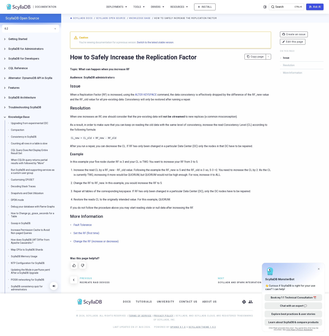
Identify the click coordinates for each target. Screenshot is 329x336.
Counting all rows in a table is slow (29, 143)
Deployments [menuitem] (114, 7)
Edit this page (294, 41)
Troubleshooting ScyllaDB (24, 107)
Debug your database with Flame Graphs (33, 206)
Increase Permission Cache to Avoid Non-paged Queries (30, 231)
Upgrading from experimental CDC (29, 123)
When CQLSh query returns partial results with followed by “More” (29, 161)
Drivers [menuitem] (156, 7)
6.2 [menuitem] (6, 28)
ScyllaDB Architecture (22, 97)
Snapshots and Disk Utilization (27, 193)
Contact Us (188, 301)
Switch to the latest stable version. (155, 42)
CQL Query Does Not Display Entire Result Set (29, 152)
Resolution (289, 65)
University (165, 301)
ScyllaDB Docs (82, 18)
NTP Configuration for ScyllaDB (28, 263)
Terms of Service (140, 316)
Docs (127, 301)
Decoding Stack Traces (23, 186)
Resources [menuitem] (177, 7)
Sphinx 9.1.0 (178, 327)
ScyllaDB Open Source (111, 18)
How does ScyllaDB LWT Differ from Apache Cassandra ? (30, 241)
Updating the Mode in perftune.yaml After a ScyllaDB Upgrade (30, 271)
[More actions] (268, 57)
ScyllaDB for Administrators (26, 48)
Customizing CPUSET (22, 179)
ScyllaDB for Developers (23, 58)
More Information (292, 72)
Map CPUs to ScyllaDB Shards (27, 249)
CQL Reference (18, 68)
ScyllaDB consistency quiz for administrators (27, 288)
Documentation (45, 7)
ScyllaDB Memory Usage (24, 256)
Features (14, 87)
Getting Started (17, 39)
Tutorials (144, 301)
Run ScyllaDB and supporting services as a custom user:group (32, 171)
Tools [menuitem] (137, 7)
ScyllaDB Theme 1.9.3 (202, 327)
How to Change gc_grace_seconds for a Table (32, 215)
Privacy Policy (163, 316)
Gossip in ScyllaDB (21, 223)
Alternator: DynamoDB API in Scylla (30, 78)
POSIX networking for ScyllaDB (27, 279)
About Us (209, 301)
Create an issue (296, 34)
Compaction (17, 130)
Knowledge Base (140, 18)
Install (207, 6)
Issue (286, 57)
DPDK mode (17, 200)
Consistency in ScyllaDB (23, 136)
